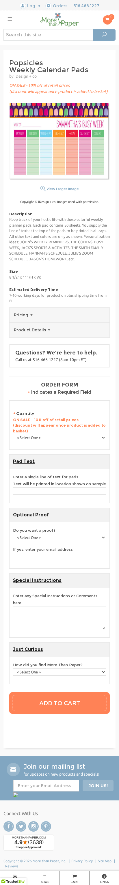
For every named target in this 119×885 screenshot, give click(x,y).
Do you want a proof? (34, 530)
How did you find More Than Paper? (48, 664)
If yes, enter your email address (43, 549)
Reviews (11, 866)
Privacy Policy (82, 861)
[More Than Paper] (59, 19)
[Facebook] (8, 826)
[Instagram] (33, 826)
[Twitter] (21, 826)
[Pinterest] (46, 826)
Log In (33, 5)
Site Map (104, 861)
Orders (59, 5)
